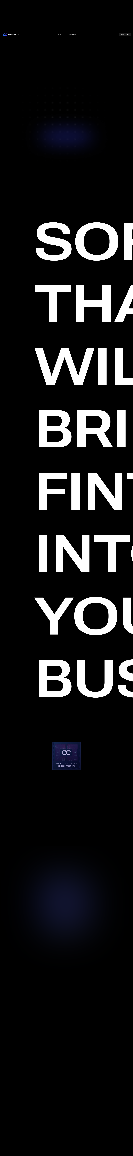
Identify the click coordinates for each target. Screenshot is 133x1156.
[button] (60, 34)
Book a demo (125, 34)
